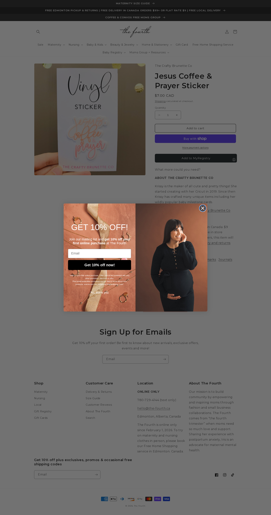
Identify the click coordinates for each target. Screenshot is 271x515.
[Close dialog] (202, 208)
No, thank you (100, 292)
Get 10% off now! (99, 265)
